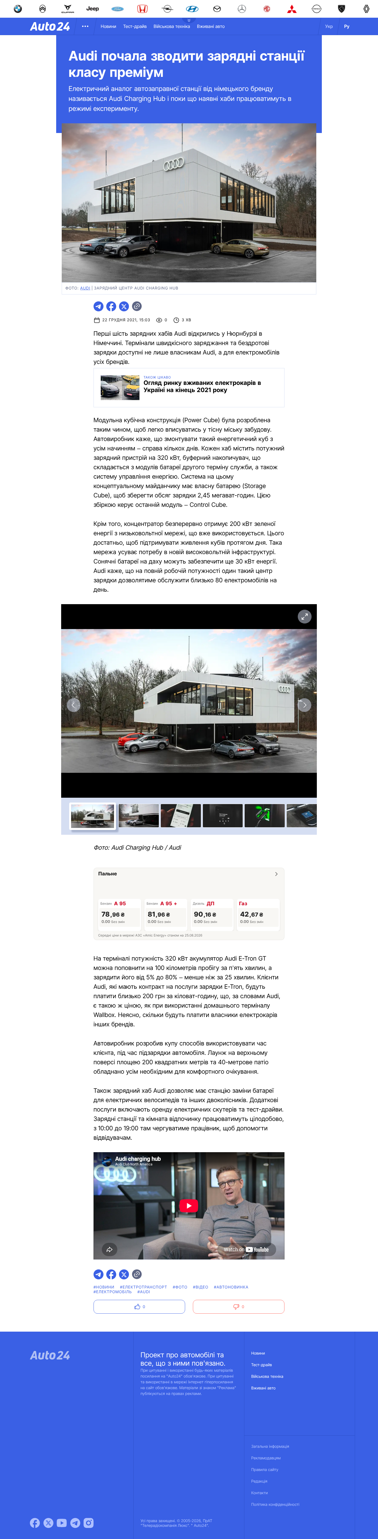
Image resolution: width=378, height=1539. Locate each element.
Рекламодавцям (266, 1458)
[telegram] (98, 306)
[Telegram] (75, 1523)
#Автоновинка (231, 1287)
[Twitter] (48, 1523)
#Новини (104, 1287)
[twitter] (124, 306)
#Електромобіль (113, 1292)
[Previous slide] (74, 705)
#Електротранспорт (143, 1287)
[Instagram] (89, 1523)
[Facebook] (35, 1523)
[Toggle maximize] (304, 617)
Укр (329, 26)
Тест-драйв (135, 26)
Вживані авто (211, 26)
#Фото (180, 1287)
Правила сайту (264, 1469)
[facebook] (111, 306)
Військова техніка (172, 26)
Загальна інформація (270, 1446)
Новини (108, 26)
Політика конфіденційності (275, 1504)
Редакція (259, 1481)
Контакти (259, 1493)
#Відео (201, 1287)
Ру (346, 26)
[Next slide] (304, 705)
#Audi (144, 1292)
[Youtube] (62, 1523)
